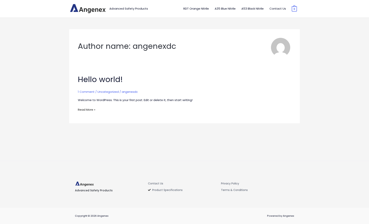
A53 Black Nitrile (252, 9)
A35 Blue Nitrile (225, 9)
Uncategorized (108, 92)
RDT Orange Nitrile (196, 9)
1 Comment (86, 92)
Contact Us (277, 9)
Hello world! (100, 79)
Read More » (86, 109)
